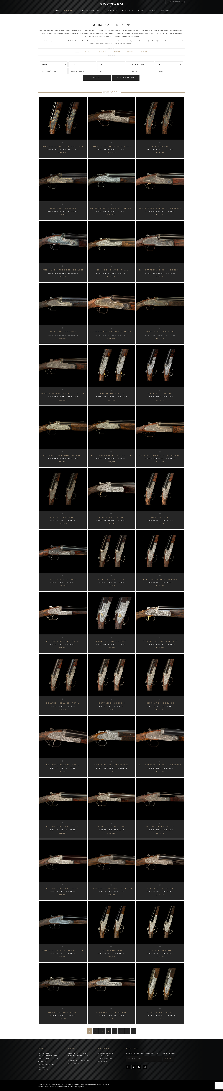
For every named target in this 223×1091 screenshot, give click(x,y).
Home (56, 11)
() (175, 2)
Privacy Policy (103, 1056)
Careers (41, 1067)
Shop (141, 11)
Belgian (103, 52)
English (89, 52)
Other (144, 52)
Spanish (131, 52)
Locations (127, 11)
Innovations (110, 11)
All (77, 52)
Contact (165, 11)
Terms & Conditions (105, 1058)
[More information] (63, 118)
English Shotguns (46, 1064)
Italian (117, 52)
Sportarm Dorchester (47, 1056)
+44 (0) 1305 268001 (74, 1063)
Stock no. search (126, 78)
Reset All (97, 78)
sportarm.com (44, 1053)
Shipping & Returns (105, 1053)
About (152, 11)
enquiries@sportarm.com (78, 1060)
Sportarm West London (48, 1058)
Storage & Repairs (89, 11)
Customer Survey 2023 (106, 1061)
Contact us (43, 1070)
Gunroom (69, 11)
